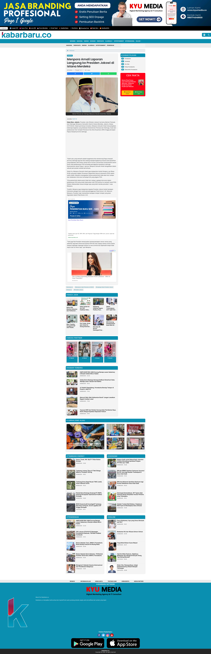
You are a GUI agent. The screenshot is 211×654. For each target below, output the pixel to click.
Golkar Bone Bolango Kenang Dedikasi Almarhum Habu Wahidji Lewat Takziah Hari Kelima (97, 380)
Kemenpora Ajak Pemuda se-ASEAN (85, 287)
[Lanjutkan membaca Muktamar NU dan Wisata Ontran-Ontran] (112, 535)
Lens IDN (33, 28)
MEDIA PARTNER (138, 581)
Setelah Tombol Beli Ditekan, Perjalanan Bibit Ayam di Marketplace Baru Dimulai (129, 504)
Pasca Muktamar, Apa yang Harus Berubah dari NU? (130, 521)
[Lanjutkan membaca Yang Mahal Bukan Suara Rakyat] (112, 546)
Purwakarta (128, 58)
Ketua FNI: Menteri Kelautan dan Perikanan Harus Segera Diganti (72, 311)
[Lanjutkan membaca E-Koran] (79, 349)
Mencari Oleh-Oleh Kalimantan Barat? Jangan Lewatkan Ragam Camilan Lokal (97, 398)
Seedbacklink (105, 28)
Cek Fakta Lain (139, 92)
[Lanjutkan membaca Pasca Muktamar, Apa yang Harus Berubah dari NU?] (112, 524)
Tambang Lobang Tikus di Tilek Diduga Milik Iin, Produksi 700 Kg (88, 471)
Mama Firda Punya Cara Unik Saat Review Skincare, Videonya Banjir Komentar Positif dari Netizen (129, 83)
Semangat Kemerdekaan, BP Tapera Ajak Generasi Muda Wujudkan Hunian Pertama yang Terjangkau (130, 494)
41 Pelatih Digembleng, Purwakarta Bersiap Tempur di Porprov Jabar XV (97, 388)
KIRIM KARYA (99, 581)
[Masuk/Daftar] (204, 35)
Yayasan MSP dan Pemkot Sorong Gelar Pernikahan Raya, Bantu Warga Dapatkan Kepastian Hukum (98, 410)
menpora (69, 289)
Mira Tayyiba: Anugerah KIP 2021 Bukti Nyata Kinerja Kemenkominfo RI (71, 328)
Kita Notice (75, 28)
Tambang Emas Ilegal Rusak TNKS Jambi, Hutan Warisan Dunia (89, 482)
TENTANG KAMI (112, 581)
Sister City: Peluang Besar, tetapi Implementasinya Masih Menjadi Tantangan (127, 566)
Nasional (70, 55)
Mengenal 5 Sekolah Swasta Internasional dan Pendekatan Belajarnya (89, 565)
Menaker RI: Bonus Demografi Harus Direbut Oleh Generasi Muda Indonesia (98, 331)
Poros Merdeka (43, 28)
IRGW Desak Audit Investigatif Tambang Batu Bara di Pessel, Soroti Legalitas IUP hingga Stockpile (88, 505)
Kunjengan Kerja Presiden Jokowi (105, 287)
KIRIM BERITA (125, 581)
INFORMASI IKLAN (86, 581)
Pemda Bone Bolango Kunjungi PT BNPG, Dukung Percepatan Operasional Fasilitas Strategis (89, 494)
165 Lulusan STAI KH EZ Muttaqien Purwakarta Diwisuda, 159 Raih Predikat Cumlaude (88, 533)
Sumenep (127, 61)
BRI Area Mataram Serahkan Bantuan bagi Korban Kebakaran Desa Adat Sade (130, 482)
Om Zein (127, 64)
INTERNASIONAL (130, 41)
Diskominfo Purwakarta (131, 69)
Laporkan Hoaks (128, 92)
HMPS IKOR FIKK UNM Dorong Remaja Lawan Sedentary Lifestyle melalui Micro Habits (97, 372)
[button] (209, 35)
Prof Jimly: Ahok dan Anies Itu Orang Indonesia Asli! (85, 326)
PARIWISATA (100, 41)
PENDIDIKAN (110, 45)
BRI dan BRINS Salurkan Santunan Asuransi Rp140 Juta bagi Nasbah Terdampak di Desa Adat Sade (130, 472)
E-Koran (79, 358)
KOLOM (138, 41)
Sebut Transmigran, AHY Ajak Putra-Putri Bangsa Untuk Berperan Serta (111, 310)
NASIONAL (80, 41)
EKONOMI (93, 41)
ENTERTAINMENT (119, 41)
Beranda (72, 41)
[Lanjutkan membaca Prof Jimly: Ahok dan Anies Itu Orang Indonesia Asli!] (85, 318)
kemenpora (70, 287)
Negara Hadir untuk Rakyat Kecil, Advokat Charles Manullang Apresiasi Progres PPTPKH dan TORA (130, 461)
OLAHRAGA (108, 41)
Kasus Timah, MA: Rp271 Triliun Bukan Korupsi (88, 460)
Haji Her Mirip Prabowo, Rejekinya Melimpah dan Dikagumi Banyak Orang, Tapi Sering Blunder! (129, 555)
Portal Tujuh (54, 28)
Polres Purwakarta (130, 67)
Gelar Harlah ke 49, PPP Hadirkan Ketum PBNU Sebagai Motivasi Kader (85, 310)
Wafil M (74, 119)
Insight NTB (15, 28)
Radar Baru (95, 28)
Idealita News (64, 28)
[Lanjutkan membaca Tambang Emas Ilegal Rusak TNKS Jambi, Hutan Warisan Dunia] (71, 485)
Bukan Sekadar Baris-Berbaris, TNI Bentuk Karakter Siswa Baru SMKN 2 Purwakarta (89, 554)
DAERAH (86, 41)
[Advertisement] (92, 145)
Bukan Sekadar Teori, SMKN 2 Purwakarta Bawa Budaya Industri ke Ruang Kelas (89, 543)
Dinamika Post (85, 28)
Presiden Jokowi (79, 289)
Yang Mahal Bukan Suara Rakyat (127, 543)
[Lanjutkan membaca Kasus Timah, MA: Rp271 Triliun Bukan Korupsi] (71, 463)
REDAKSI (72, 581)
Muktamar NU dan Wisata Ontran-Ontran (130, 531)
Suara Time (24, 28)
